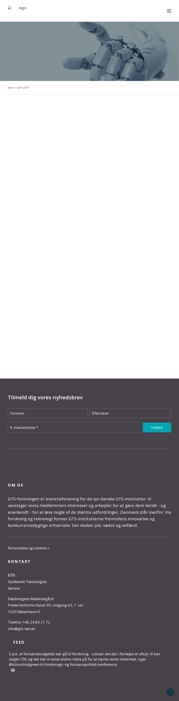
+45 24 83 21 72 (36, 622)
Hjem (11, 87)
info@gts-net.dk (21, 628)
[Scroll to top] (170, 691)
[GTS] (21, 11)
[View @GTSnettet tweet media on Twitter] (13, 670)
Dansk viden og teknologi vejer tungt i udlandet (57, 334)
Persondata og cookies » (28, 547)
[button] (169, 11)
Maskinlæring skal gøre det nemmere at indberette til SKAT (69, 204)
